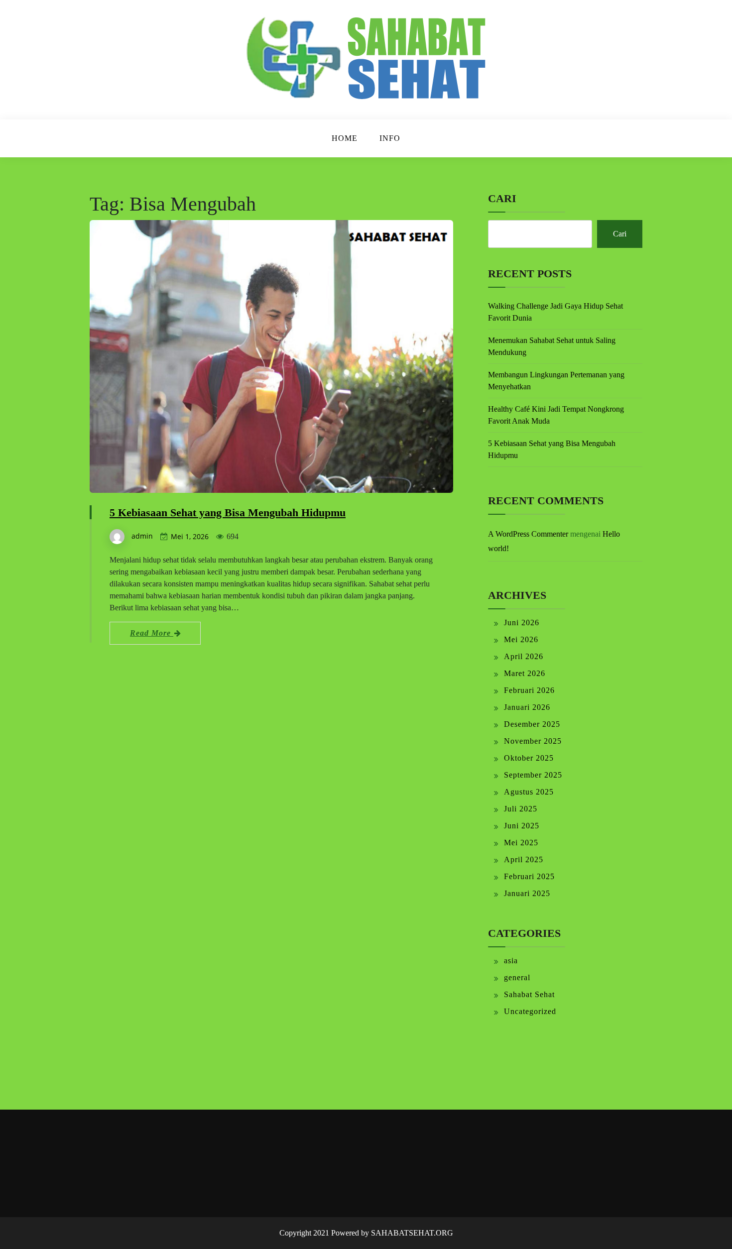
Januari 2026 (527, 707)
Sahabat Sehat (529, 994)
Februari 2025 (529, 876)
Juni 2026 (521, 622)
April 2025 (523, 859)
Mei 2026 (521, 639)
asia (511, 960)
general (517, 977)
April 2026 (523, 656)
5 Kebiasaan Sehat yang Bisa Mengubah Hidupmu (228, 512)
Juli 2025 (520, 808)
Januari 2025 (527, 893)
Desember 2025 (532, 724)
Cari (502, 198)
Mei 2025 (521, 842)
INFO (389, 138)
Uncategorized (530, 1011)
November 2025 (533, 741)
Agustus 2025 (529, 792)
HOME (345, 138)
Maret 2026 (524, 673)
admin (142, 536)
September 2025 (533, 775)
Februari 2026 (529, 690)
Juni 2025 (521, 825)
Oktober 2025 (529, 758)
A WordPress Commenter (528, 534)
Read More (151, 633)
